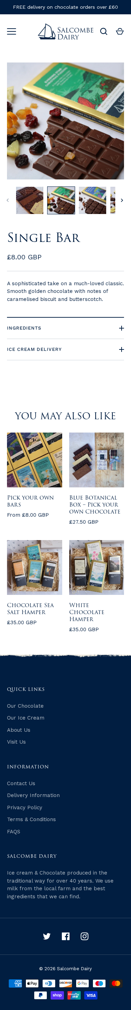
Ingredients (24, 328)
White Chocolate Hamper (86, 612)
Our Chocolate (25, 706)
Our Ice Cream (25, 718)
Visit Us (16, 742)
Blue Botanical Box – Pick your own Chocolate (95, 505)
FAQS (13, 831)
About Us (18, 730)
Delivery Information (33, 795)
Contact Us (21, 783)
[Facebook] (65, 936)
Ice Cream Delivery (34, 349)
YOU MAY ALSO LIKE (65, 416)
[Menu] (11, 31)
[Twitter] (46, 936)
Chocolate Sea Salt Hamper (30, 609)
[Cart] (120, 31)
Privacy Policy (24, 807)
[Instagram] (84, 936)
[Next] (122, 200)
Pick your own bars (30, 501)
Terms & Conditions (31, 819)
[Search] (103, 31)
